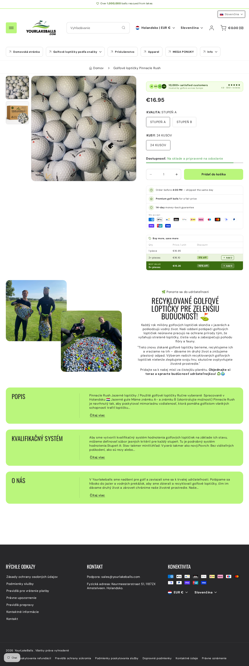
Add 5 (229, 265)
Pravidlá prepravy (20, 605)
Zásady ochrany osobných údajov (32, 577)
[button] (75, 52)
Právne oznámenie (214, 658)
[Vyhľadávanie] (123, 27)
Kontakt (12, 619)
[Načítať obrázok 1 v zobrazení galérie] (17, 87)
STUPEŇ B (184, 122)
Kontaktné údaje (187, 658)
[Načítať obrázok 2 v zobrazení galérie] (17, 112)
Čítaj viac (97, 415)
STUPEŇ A (158, 122)
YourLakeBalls (24, 650)
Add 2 (229, 257)
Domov (98, 68)
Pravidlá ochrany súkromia (73, 658)
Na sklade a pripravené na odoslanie (184, 158)
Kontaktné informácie (22, 612)
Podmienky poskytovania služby (116, 658)
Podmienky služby (20, 584)
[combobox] (98, 27)
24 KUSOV (158, 145)
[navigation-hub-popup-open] (11, 27)
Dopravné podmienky (157, 658)
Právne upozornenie (21, 598)
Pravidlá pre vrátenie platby (27, 591)
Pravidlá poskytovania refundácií (28, 658)
